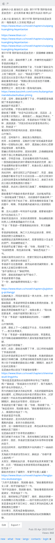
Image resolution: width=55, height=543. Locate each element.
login (46, 539)
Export (14, 525)
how (18, 539)
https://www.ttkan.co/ (13, 35)
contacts (36, 539)
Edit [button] (4, 525)
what (10, 539)
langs (26, 539)
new (3, 539)
